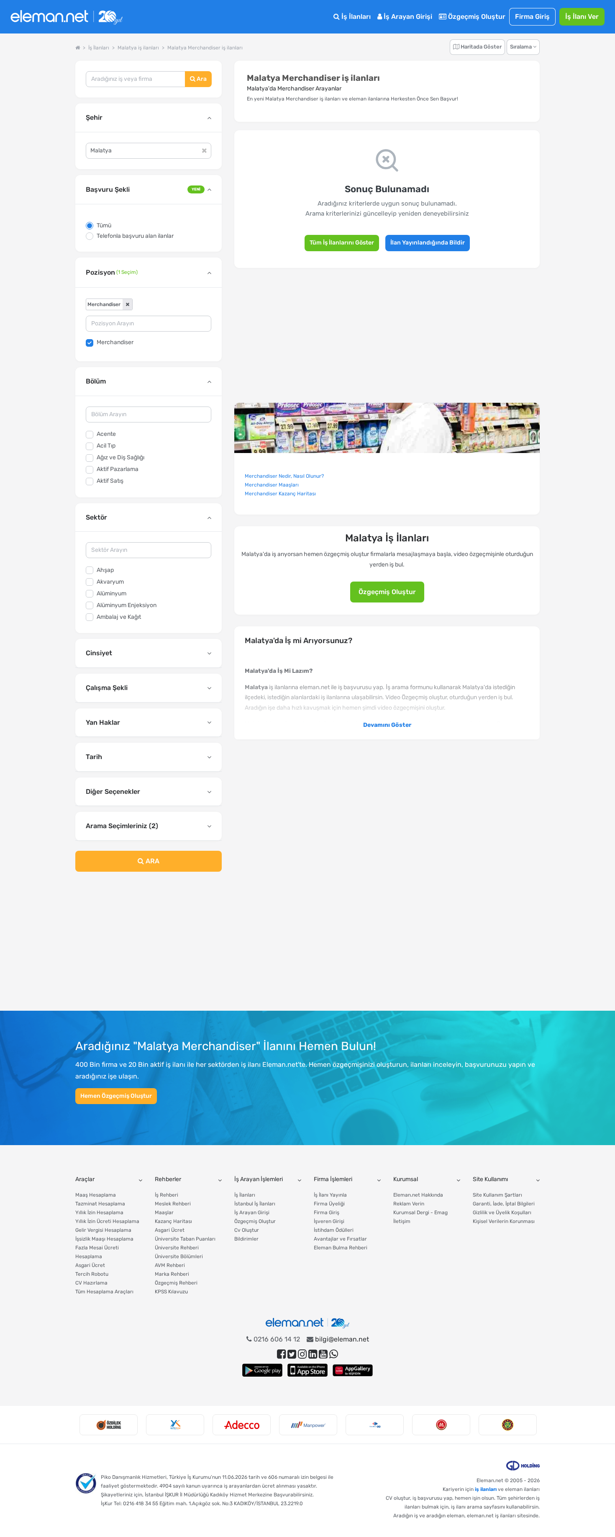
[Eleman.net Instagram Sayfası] (302, 1354)
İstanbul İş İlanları (254, 1204)
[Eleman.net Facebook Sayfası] (281, 1354)
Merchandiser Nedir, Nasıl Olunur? (284, 476)
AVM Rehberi (170, 1265)
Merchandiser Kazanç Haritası (280, 494)
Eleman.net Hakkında (418, 1195)
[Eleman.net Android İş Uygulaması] (262, 1370)
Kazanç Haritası (173, 1221)
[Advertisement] (148, 946)
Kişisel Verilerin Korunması (504, 1221)
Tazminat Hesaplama (100, 1204)
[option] (108, 1424)
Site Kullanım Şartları (497, 1195)
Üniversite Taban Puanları (185, 1239)
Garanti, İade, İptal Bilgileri (504, 1204)
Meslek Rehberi (173, 1204)
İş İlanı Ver (582, 17)
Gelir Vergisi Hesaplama (103, 1230)
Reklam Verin (408, 1204)
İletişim (401, 1221)
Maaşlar (164, 1212)
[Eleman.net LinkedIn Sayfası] (312, 1354)
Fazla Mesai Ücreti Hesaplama (97, 1252)
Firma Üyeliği (329, 1204)
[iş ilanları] (66, 16)
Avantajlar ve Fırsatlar (340, 1239)
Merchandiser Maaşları (272, 485)
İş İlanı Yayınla (330, 1195)
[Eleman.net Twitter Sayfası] (291, 1354)
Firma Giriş (532, 17)
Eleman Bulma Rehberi (340, 1248)
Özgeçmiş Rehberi (176, 1283)
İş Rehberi (166, 1195)
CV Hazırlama (91, 1283)
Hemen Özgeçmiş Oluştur (116, 1095)
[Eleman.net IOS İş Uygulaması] (307, 1370)
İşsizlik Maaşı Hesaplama (104, 1239)
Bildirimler (246, 1239)
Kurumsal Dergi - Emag (420, 1212)
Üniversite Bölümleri (179, 1256)
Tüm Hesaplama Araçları (104, 1292)
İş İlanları (355, 17)
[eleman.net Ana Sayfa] (77, 48)
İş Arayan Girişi (407, 17)
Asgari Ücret (90, 1265)
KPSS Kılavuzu (171, 1292)
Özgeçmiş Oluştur (475, 17)
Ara (201, 78)
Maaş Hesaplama (95, 1195)
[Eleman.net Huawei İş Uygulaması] (353, 1370)
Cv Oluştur (246, 1230)
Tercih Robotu (91, 1274)
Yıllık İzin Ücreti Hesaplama (107, 1221)
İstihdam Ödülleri (334, 1230)
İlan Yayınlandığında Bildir (427, 242)
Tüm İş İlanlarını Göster (342, 242)
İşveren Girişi (329, 1221)
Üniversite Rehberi (177, 1248)
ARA (151, 861)
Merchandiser (115, 342)
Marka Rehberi (172, 1274)
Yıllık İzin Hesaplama (99, 1212)
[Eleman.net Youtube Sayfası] (323, 1354)
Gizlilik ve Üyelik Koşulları (502, 1212)
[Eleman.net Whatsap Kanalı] (333, 1354)
